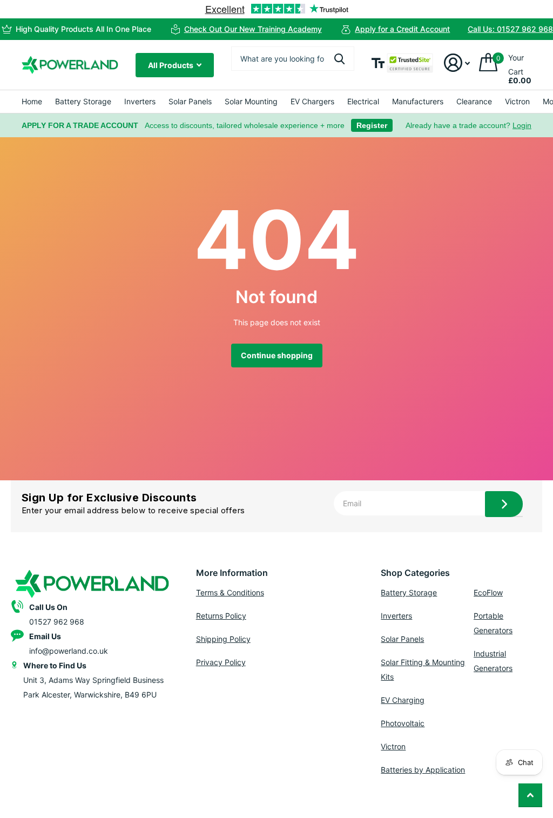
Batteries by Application (423, 769)
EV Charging (402, 700)
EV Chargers (312, 101)
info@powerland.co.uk (68, 650)
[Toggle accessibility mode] (378, 63)
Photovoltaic (402, 723)
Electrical (363, 101)
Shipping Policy (223, 638)
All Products (171, 65)
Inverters (140, 101)
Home (32, 101)
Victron (517, 101)
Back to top (530, 795)
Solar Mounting (251, 101)
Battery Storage (83, 101)
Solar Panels (190, 101)
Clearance (474, 101)
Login (521, 125)
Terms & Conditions (230, 592)
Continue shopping (277, 355)
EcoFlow (488, 592)
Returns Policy (221, 615)
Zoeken (339, 58)
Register (371, 125)
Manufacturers (417, 101)
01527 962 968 (56, 621)
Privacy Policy (221, 662)
